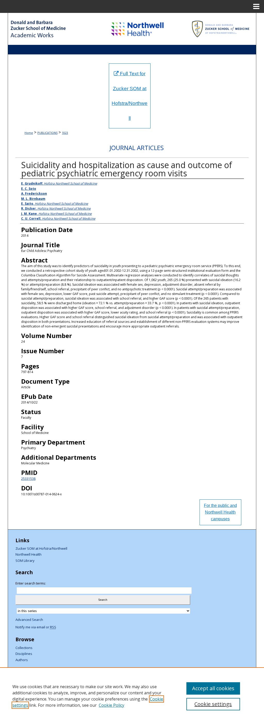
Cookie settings (213, 704)
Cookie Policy (111, 705)
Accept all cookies (213, 688)
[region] (132, 695)
